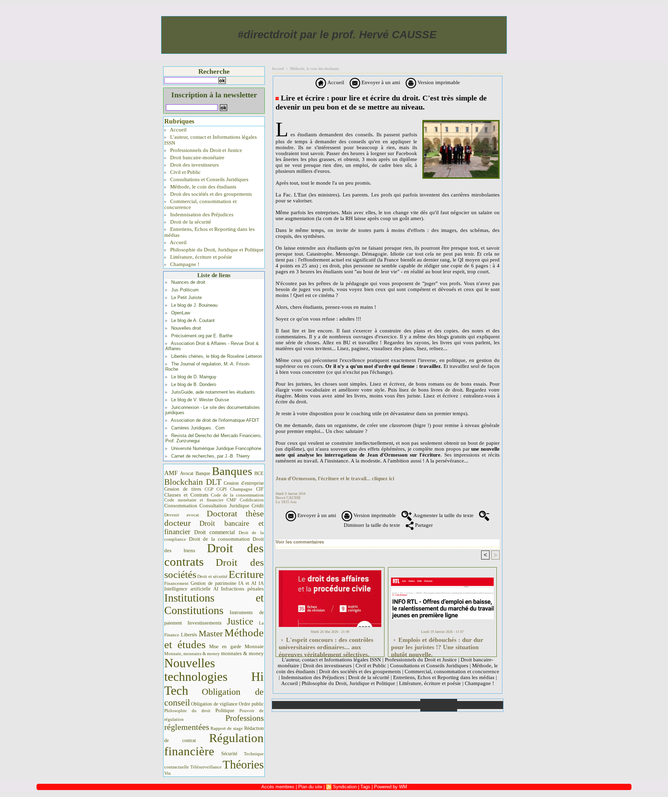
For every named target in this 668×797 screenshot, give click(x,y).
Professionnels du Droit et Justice (205, 150)
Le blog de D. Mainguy (193, 376)
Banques (232, 471)
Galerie (327, 705)
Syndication (345, 786)
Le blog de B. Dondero (193, 384)
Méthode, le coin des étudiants (202, 187)
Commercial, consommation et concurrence (200, 204)
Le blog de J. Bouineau (194, 305)
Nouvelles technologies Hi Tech (214, 677)
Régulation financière (214, 744)
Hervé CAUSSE (288, 498)
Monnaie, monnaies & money (192, 653)
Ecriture (246, 574)
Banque (203, 473)
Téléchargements (364, 705)
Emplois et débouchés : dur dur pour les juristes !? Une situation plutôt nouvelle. (437, 645)
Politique (224, 710)
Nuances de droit (188, 282)
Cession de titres (182, 489)
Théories (243, 764)
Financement (176, 583)
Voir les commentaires (300, 542)
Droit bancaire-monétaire (196, 157)
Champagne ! (184, 264)
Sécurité (229, 753)
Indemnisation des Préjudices (201, 214)
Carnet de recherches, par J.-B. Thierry (210, 456)
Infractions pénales (242, 588)
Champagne (241, 489)
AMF (171, 472)
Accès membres (277, 786)
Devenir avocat (181, 515)
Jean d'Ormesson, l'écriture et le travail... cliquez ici (335, 478)
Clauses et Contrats (186, 495)
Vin (167, 773)
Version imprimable (438, 82)
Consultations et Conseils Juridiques (208, 179)
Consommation (180, 505)
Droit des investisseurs (194, 165)
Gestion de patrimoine (213, 583)
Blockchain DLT (193, 481)
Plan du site (480, 705)
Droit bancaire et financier (214, 527)
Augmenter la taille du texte (443, 515)
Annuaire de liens (439, 705)
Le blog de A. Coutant (193, 320)
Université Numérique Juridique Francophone (216, 448)
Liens (401, 705)
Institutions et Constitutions (214, 604)
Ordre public (251, 704)
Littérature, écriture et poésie (200, 257)
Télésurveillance (206, 767)
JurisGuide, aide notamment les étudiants (213, 392)
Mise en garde (225, 646)
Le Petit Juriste (186, 297)
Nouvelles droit (186, 328)
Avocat (186, 473)
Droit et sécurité (212, 576)
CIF (260, 489)
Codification (252, 499)
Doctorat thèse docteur (214, 518)
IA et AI (247, 583)
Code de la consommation (237, 495)
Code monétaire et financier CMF (200, 499)
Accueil (177, 129)
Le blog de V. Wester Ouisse (200, 399)
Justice (240, 621)
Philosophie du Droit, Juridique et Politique (216, 249)
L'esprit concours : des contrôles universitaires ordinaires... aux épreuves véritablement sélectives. (326, 645)
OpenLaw (180, 312)
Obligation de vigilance (214, 704)
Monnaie (254, 646)
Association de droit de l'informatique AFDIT (215, 420)
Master (211, 633)
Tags (365, 786)
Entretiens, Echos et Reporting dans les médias (209, 232)
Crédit (258, 505)
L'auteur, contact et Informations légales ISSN (210, 140)
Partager (423, 525)
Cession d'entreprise (244, 483)
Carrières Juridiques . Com (198, 427)
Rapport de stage (226, 728)
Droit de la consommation (219, 539)
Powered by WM (390, 786)
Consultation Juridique (224, 505)
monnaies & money (242, 653)
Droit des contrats (214, 555)
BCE (259, 473)
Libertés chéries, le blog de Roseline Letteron (216, 356)
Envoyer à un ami (380, 82)
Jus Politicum (185, 289)
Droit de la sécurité (190, 222)
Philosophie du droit (187, 710)
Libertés (189, 634)
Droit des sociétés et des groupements (210, 194)
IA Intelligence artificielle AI (214, 586)
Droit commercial (214, 532)
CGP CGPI (216, 489)
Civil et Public (185, 172)
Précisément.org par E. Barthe (201, 335)
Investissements (205, 623)
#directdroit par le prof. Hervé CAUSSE (337, 35)
